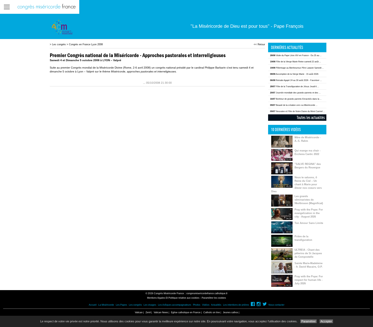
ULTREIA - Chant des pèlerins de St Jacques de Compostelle (308, 253)
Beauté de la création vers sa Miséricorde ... (293, 105)
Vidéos (205, 305)
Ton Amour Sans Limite (309, 223)
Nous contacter (276, 305)
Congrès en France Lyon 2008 (86, 44)
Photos (196, 305)
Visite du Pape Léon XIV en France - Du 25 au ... (296, 55)
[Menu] (7, 7)
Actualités (216, 305)
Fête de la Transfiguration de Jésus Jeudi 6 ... (294, 86)
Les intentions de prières (236, 305)
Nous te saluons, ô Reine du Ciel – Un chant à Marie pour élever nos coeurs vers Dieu (296, 184)
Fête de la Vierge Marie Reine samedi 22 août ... (295, 61)
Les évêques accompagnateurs (174, 305)
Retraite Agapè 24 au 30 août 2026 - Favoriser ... (296, 80)
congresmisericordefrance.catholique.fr (206, 293)
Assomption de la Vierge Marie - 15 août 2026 (294, 74)
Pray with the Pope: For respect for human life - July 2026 (309, 280)
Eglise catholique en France (185, 312)
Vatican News (161, 312)
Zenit (148, 312)
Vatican (139, 312)
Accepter (326, 321)
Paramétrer (308, 321)
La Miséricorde (106, 305)
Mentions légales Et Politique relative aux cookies (173, 298)
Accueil (93, 305)
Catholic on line (211, 312)
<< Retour (259, 44)
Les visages (150, 305)
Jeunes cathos (230, 312)
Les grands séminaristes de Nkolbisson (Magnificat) (309, 200)
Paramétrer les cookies (214, 298)
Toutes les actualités (311, 117)
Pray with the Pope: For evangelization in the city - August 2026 (309, 213)
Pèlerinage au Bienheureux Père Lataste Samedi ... (297, 68)
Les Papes (121, 305)
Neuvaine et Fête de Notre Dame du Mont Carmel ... (297, 111)
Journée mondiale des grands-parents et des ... (295, 92)
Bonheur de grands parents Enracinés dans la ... (296, 99)
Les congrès (59, 44)
